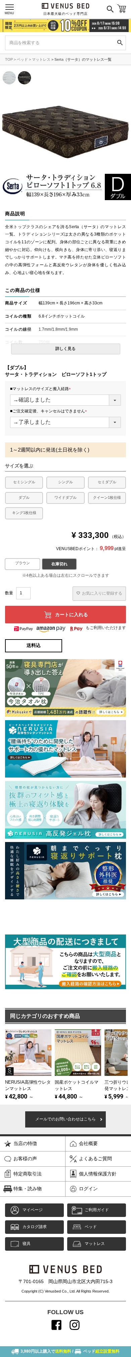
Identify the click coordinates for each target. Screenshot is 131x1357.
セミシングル (24, 482)
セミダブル (107, 482)
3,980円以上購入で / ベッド (70, 1351)
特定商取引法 (27, 1173)
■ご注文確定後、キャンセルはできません (49, 411)
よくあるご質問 (95, 1158)
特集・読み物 (27, 1188)
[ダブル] (22, 564)
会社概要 (88, 1143)
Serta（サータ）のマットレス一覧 (83, 59)
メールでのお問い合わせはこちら (65, 1119)
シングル (65, 482)
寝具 (27, 1243)
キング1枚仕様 (24, 513)
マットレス (41, 59)
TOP (9, 59)
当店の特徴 (25, 1143)
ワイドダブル (65, 497)
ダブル (24, 497)
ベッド (22, 59)
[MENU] (9, 7)
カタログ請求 (35, 1226)
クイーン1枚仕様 (107, 497)
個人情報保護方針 (98, 1173)
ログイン (88, 1188)
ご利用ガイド (97, 1209)
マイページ (33, 1209)
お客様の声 (25, 1158)
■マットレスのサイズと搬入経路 (41, 389)
